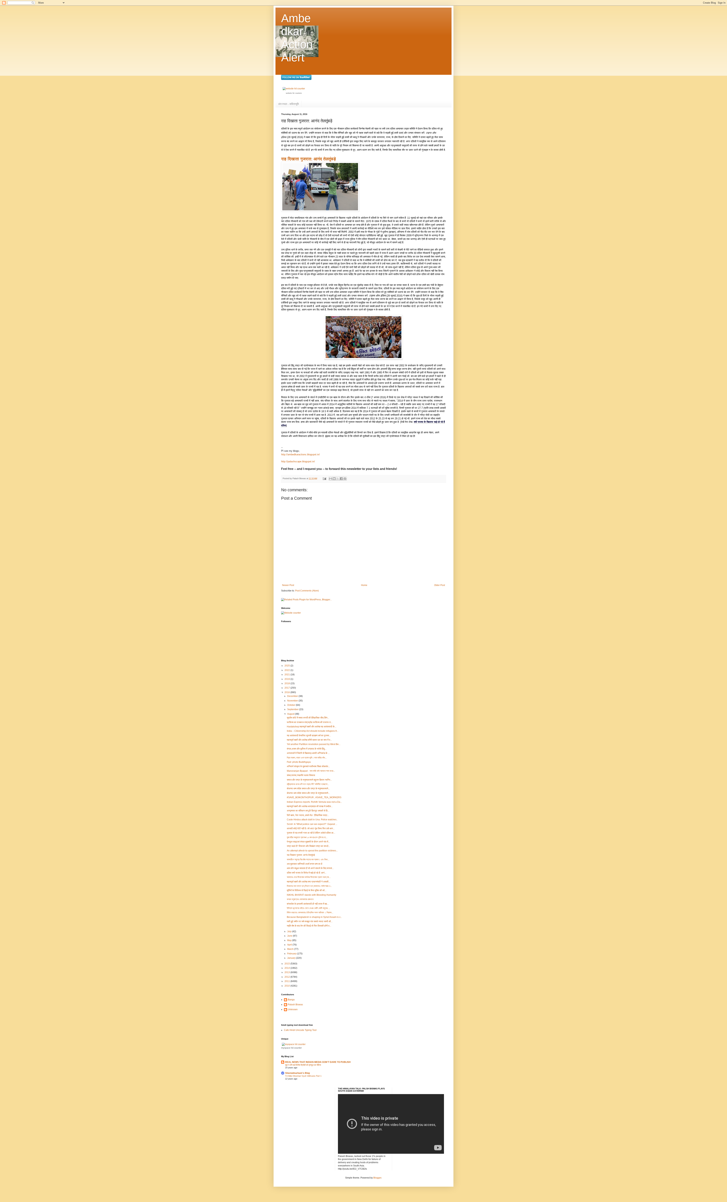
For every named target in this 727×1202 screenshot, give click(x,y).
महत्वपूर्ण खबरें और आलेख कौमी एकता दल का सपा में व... (309, 740)
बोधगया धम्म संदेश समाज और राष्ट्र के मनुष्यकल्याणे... (308, 788)
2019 (287, 679)
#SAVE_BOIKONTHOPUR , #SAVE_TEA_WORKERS (314, 797)
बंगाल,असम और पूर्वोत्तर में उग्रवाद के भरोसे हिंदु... (306, 748)
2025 (287, 665)
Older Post (439, 585)
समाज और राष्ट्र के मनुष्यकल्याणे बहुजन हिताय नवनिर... (309, 779)
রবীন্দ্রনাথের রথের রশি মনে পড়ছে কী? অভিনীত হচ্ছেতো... (308, 784)
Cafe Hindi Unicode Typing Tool (300, 1030)
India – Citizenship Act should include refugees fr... (312, 731)
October (291, 705)
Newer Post (288, 585)
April (290, 944)
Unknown (293, 1009)
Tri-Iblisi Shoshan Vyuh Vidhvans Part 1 (303, 1076)
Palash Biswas (295, 1004)
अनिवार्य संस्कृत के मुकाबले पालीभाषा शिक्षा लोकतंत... (308, 766)
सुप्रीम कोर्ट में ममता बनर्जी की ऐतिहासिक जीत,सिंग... (308, 717)
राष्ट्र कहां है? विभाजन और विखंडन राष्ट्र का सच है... (308, 846)
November (293, 700)
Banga (291, 999)
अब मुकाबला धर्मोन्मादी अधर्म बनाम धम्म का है (304, 864)
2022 (287, 670)
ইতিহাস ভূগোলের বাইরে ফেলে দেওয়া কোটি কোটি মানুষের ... (308, 908)
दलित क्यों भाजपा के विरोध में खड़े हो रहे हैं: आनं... (306, 872)
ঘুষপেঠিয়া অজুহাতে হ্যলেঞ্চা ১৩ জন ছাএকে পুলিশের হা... (307, 837)
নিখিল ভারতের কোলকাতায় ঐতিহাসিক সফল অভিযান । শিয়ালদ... (310, 912)
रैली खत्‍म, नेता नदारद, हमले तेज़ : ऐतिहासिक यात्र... (308, 815)
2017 (287, 687)
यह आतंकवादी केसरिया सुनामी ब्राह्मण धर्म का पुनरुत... (309, 735)
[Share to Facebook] (341, 478)
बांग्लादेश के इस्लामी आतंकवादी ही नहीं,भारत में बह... (308, 903)
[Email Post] (324, 478)
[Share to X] (338, 478)
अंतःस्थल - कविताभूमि (288, 103)
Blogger (377, 1177)
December (293, 696)
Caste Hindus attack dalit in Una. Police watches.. (312, 819)
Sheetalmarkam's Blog (297, 1073)
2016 (287, 692)
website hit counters (294, 93)
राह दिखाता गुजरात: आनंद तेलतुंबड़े (308, 159)
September (293, 709)
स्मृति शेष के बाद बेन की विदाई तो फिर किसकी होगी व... (309, 925)
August (291, 714)
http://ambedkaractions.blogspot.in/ (300, 454)
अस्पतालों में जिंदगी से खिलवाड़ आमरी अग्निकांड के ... (308, 753)
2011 (287, 981)
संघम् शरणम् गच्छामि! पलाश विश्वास (301, 775)
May (289, 940)
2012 (287, 977)
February (292, 953)
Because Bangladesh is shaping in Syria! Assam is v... (314, 917)
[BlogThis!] (334, 478)
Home (364, 585)
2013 (287, 972)
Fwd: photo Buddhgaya (299, 762)
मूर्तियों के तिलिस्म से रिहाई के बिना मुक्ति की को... (306, 890)
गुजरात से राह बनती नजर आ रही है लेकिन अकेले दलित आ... (311, 832)
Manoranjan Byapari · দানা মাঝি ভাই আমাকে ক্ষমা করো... (311, 771)
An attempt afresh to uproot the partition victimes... (312, 850)
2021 (287, 674)
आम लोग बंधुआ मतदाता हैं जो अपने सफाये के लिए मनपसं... (310, 868)
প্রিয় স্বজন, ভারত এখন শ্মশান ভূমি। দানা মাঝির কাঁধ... (307, 757)
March (290, 949)
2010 (287, 985)
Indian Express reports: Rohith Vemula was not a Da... (314, 802)
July (289, 931)
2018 (287, 683)
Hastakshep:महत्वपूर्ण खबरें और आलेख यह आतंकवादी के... (311, 726)
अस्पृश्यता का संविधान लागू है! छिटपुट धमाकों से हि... (308, 810)
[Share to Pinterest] (345, 478)
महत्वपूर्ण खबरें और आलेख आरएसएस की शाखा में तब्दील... (310, 806)
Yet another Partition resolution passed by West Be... (313, 744)
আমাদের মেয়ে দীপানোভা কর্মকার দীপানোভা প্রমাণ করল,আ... (309, 877)
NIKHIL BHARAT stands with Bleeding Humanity (311, 895)
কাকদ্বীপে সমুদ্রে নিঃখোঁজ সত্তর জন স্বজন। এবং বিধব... (308, 859)
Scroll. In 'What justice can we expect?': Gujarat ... (312, 824)
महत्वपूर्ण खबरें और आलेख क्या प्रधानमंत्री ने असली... (308, 881)
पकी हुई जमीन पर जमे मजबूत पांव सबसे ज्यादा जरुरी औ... (309, 921)
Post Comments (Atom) (307, 590)
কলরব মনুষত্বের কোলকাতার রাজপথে (300, 899)
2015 (287, 963)
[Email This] (330, 478)
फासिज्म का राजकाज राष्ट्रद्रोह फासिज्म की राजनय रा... (309, 722)
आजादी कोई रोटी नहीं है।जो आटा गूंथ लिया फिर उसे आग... (311, 828)
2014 (287, 968)
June (290, 935)
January (291, 958)
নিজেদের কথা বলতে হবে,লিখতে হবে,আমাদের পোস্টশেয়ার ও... (309, 886)
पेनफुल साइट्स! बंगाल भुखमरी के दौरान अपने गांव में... (308, 841)
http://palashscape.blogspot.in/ (298, 461)
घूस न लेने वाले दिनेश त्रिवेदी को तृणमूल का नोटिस (303, 1065)
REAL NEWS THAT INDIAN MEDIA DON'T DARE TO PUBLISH (318, 1062)
